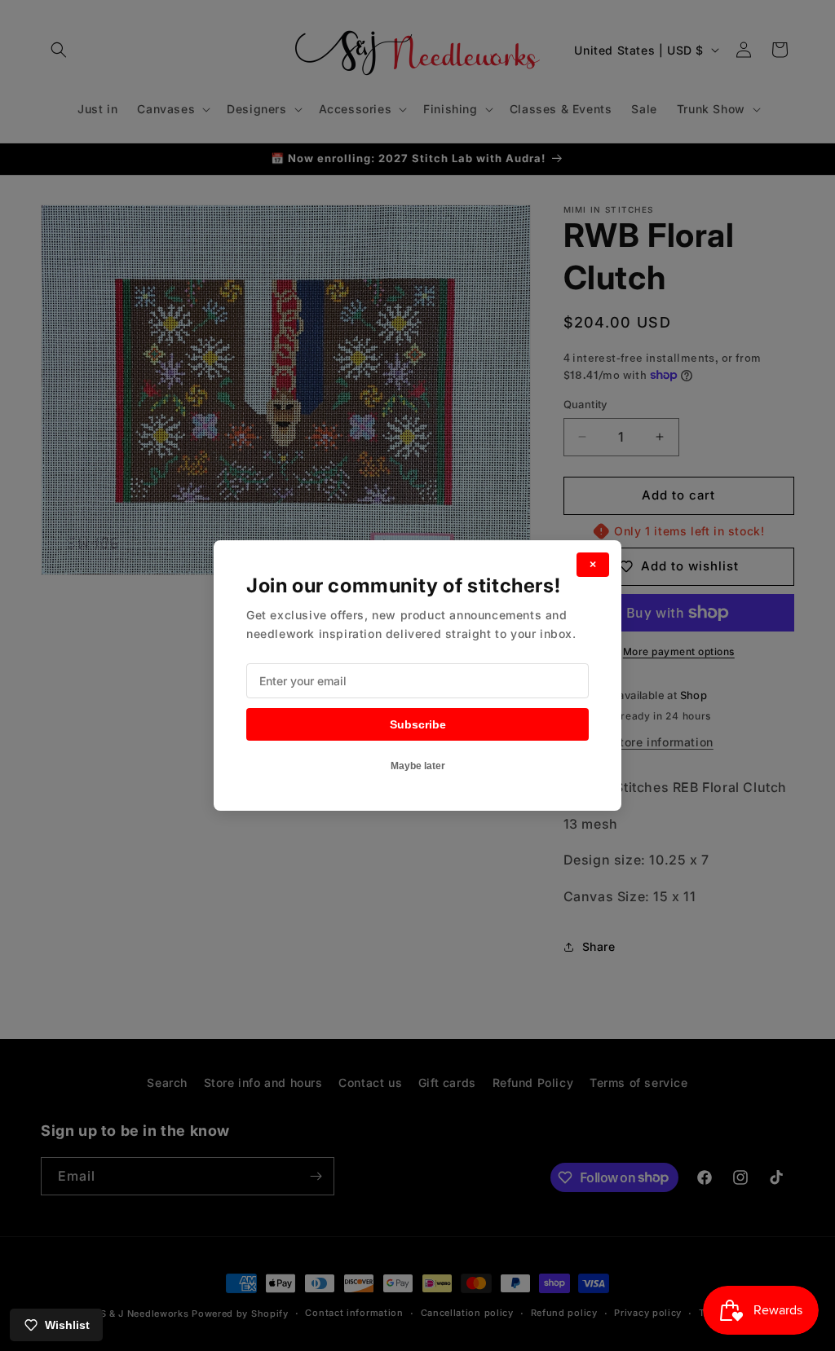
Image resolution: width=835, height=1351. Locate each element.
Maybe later (418, 766)
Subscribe (418, 724)
